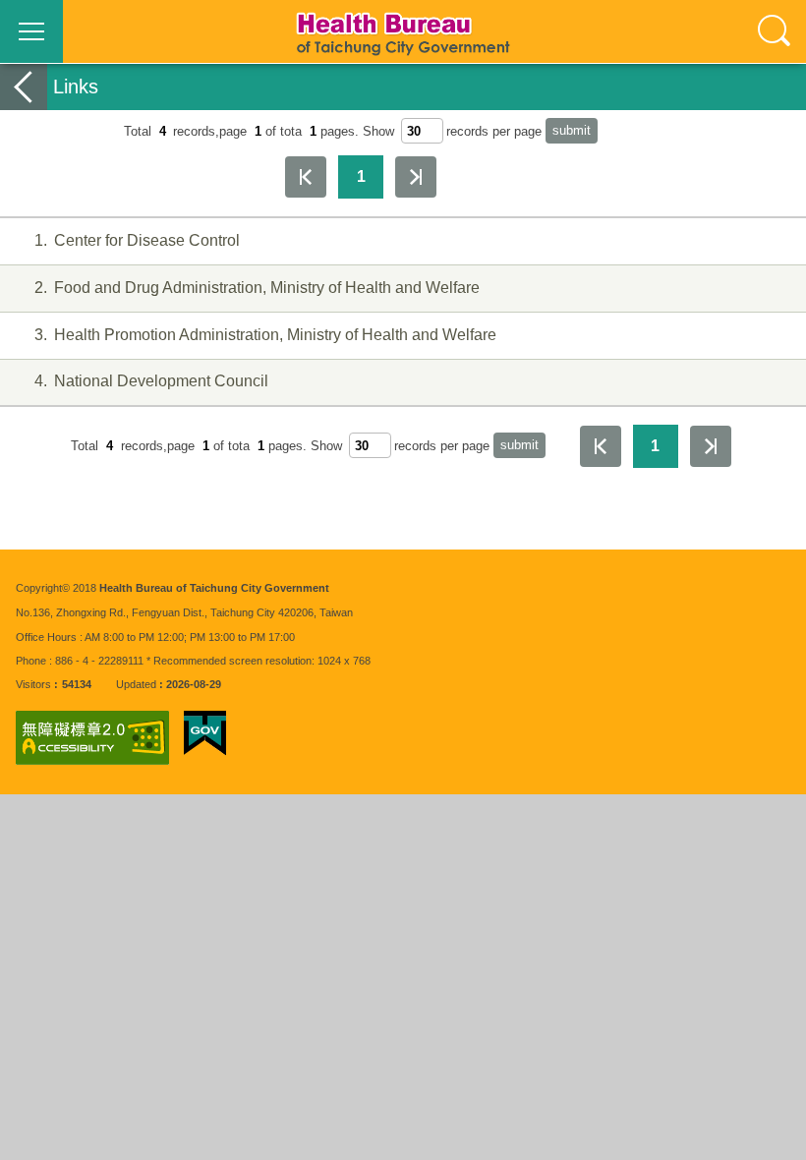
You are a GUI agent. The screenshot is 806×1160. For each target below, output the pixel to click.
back (23, 87)
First (305, 177)
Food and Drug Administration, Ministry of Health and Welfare (256, 287)
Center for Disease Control (136, 240)
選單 (31, 31)
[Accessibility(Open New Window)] (92, 738)
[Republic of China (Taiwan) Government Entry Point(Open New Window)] (205, 733)
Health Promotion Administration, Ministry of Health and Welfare (264, 334)
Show (378, 131)
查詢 (774, 31)
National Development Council (150, 381)
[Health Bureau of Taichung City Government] (403, 31)
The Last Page (415, 177)
